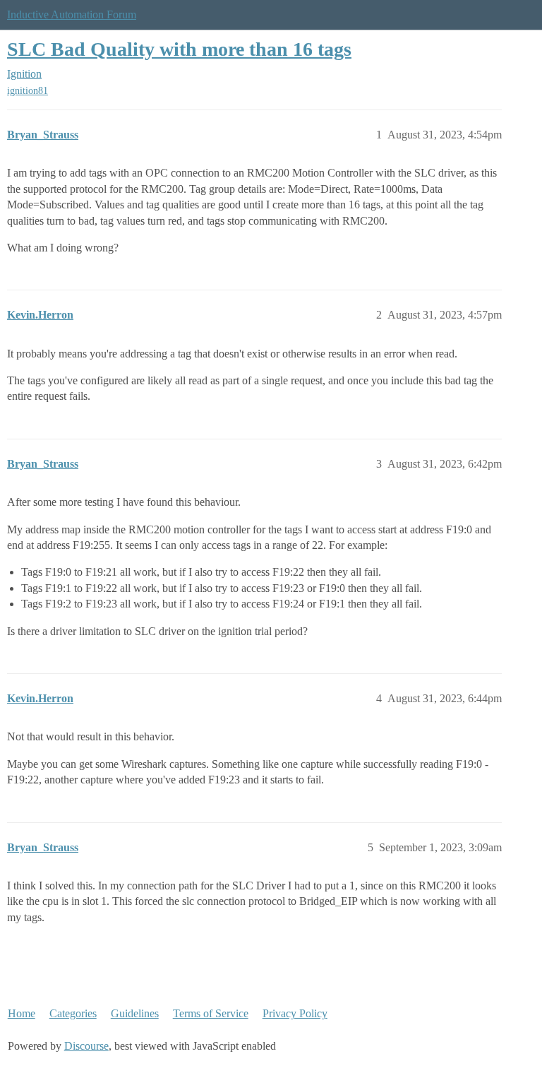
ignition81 (27, 90)
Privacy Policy (295, 1013)
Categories (73, 1013)
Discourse (86, 1046)
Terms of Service (210, 1013)
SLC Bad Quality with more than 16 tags (179, 49)
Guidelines (135, 1013)
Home (21, 1013)
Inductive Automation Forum (71, 14)
